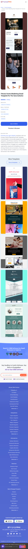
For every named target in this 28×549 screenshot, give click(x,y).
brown (3, 118)
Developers (14, 475)
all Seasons (4, 114)
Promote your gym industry (8, 135)
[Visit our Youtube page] (17, 533)
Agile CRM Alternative (14, 454)
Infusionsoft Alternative (14, 443)
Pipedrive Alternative (14, 445)
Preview (14, 185)
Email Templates (14, 397)
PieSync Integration (14, 417)
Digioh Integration (14, 431)
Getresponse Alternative (14, 450)
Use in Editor (14, 124)
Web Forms (14, 503)
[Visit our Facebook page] (8, 533)
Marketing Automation (14, 507)
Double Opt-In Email (14, 401)
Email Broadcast (14, 399)
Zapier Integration (14, 415)
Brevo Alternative (14, 457)
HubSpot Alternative (14, 441)
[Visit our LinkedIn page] (11, 533)
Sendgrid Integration (14, 429)
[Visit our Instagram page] (20, 533)
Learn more (15, 546)
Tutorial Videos (14, 480)
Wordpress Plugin (14, 466)
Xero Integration (14, 420)
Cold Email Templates (14, 477)
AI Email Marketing (14, 394)
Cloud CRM (14, 473)
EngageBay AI (14, 390)
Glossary (14, 496)
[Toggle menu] (25, 2)
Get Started (23, 375)
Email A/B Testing (14, 406)
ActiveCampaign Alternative (14, 452)
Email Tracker (14, 468)
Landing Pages (14, 505)
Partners (14, 491)
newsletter (4, 109)
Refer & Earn (14, 494)
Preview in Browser (14, 128)
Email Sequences (14, 501)
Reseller (14, 498)
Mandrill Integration (14, 424)
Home (2, 7)
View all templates (13, 162)
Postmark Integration (14, 427)
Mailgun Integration (14, 422)
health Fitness (5, 104)
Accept (22, 546)
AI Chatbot (14, 392)
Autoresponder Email (14, 403)
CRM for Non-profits (14, 471)
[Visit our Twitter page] (14, 533)
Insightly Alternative (14, 447)
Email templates (8, 7)
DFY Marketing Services (14, 482)
